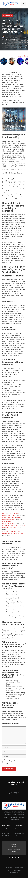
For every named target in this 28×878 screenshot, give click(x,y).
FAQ (16, 835)
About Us (4, 829)
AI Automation (8, 16)
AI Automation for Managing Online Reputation (11, 518)
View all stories (23, 56)
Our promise (5, 835)
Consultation (5, 833)
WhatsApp (14, 844)
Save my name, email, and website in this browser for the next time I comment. (14, 762)
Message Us (15, 793)
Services (4, 831)
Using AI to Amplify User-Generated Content (10, 514)
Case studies (18, 831)
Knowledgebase (19, 833)
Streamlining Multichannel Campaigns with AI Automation (12, 532)
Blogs (16, 829)
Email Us (14, 846)
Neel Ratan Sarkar (16, 39)
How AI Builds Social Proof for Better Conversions (12, 522)
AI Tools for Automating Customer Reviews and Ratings (13, 526)
